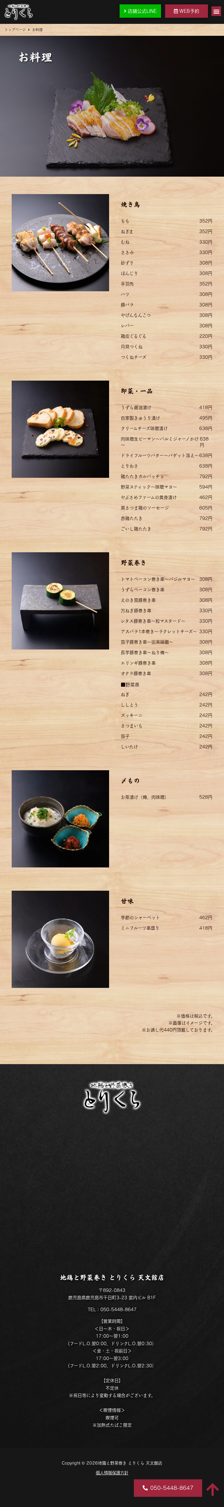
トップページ (15, 29)
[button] (216, 11)
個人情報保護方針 (112, 1473)
